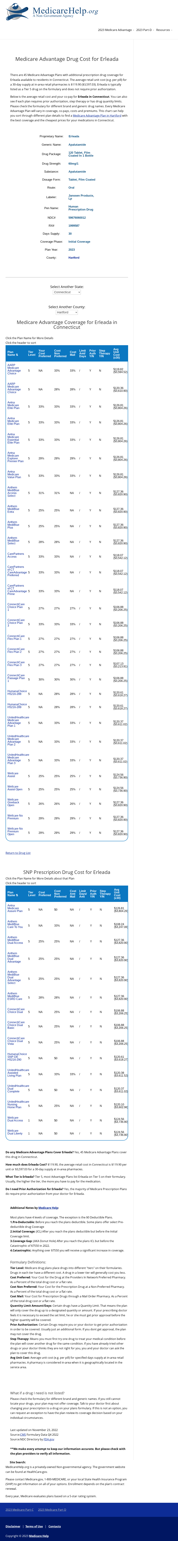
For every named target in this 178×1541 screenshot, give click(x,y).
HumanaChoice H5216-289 (17, 706)
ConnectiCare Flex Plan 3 (16, 664)
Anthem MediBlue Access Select (13, 491)
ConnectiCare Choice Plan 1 (16, 607)
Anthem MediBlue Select (13, 540)
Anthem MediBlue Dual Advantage (14, 957)
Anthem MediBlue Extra (13, 509)
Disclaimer (13, 1526)
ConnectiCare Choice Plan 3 (16, 623)
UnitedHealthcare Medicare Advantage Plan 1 (18, 721)
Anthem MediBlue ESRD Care (14, 996)
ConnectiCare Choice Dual (16, 1010)
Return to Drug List (18, 853)
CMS (23, 1435)
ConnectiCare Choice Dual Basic (16, 1025)
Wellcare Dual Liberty (14, 1132)
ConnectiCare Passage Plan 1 (16, 678)
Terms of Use (34, 1526)
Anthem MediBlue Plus (13, 525)
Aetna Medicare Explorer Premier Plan (15, 457)
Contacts (54, 1526)
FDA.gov (49, 1439)
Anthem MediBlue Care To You (15, 924)
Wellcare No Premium (15, 817)
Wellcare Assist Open (14, 788)
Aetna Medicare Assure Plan (15, 908)
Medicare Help (48, 1208)
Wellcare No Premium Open (15, 831)
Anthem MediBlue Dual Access (15, 940)
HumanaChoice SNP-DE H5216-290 (17, 1057)
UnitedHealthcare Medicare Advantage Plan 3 (18, 759)
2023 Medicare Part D (52, 1510)
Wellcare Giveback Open (13, 802)
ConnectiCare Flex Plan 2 (16, 650)
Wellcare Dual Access (15, 1119)
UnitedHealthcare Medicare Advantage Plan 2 (18, 740)
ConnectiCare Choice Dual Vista (16, 1041)
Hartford (73, 257)
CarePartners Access (15, 555)
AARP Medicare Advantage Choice (14, 369)
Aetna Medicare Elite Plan (13, 405)
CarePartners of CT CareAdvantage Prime (17, 589)
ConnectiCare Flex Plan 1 (16, 637)
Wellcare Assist (12, 775)
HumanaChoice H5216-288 (17, 692)
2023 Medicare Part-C (20, 1510)
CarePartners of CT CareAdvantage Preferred (17, 571)
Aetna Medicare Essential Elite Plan (13, 438)
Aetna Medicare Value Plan (14, 474)
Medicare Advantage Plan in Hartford (97, 115)
